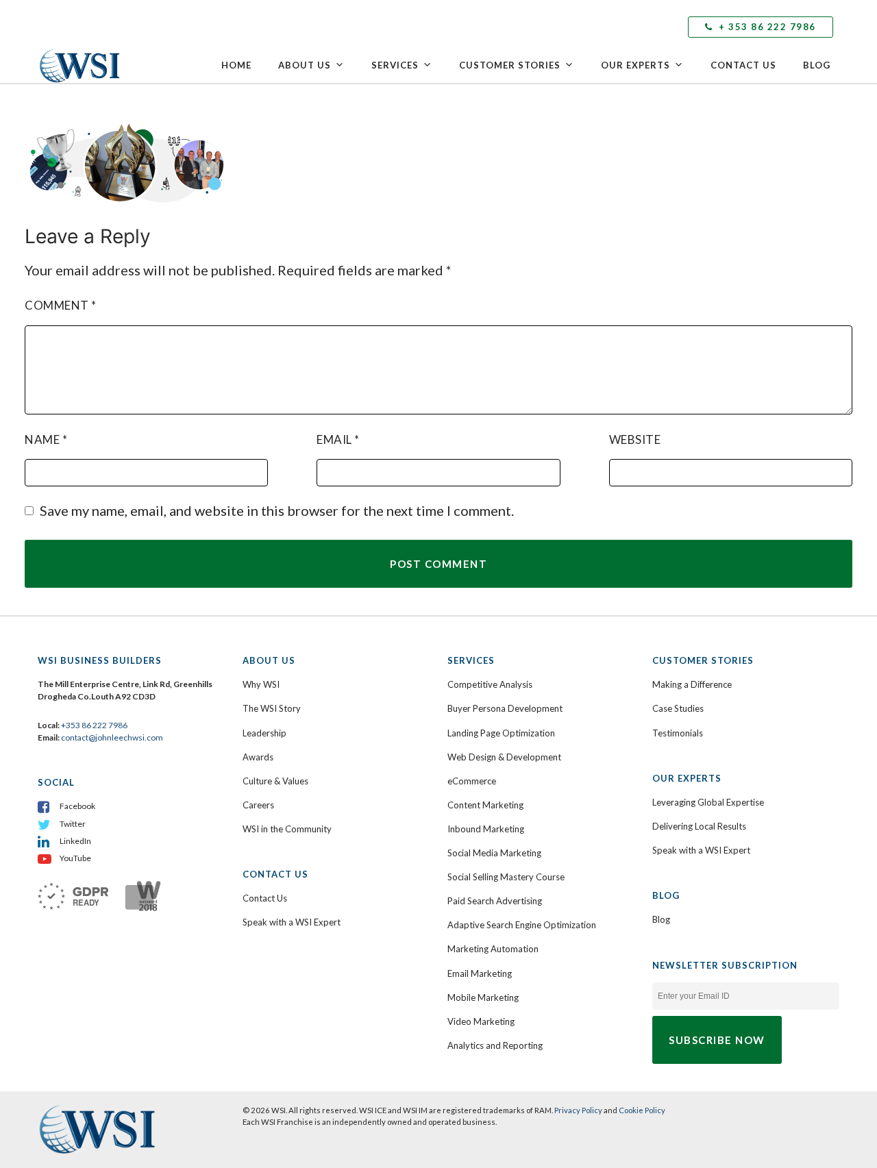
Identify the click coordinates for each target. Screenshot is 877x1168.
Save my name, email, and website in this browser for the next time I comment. (277, 510)
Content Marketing (485, 804)
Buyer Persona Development (505, 708)
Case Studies (678, 708)
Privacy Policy (578, 1110)
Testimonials (677, 733)
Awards (258, 756)
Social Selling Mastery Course (506, 876)
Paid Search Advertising (494, 900)
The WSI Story (272, 708)
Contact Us (743, 65)
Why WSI (261, 684)
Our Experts (635, 65)
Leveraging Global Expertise (708, 802)
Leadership (264, 733)
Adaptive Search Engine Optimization (521, 924)
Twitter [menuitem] (73, 824)
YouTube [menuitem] (75, 858)
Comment (61, 305)
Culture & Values (275, 780)
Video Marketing (481, 1021)
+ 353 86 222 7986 (766, 26)
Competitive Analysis (489, 684)
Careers (258, 804)
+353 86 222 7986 (94, 725)
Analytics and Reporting (495, 1045)
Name (46, 439)
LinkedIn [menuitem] (75, 841)
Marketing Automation (493, 948)
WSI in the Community (287, 828)
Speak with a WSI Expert (292, 922)
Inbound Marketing (485, 828)
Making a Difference (692, 684)
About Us (304, 65)
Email (338, 439)
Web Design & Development (504, 756)
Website (635, 439)
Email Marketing (479, 973)
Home (236, 65)
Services (395, 65)
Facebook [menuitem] (77, 806)
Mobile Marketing (483, 997)
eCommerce (471, 780)
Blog (816, 65)
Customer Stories (509, 65)
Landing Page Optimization (501, 733)
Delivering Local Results (699, 826)
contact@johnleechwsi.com (112, 737)
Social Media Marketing (494, 852)
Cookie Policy (642, 1110)
